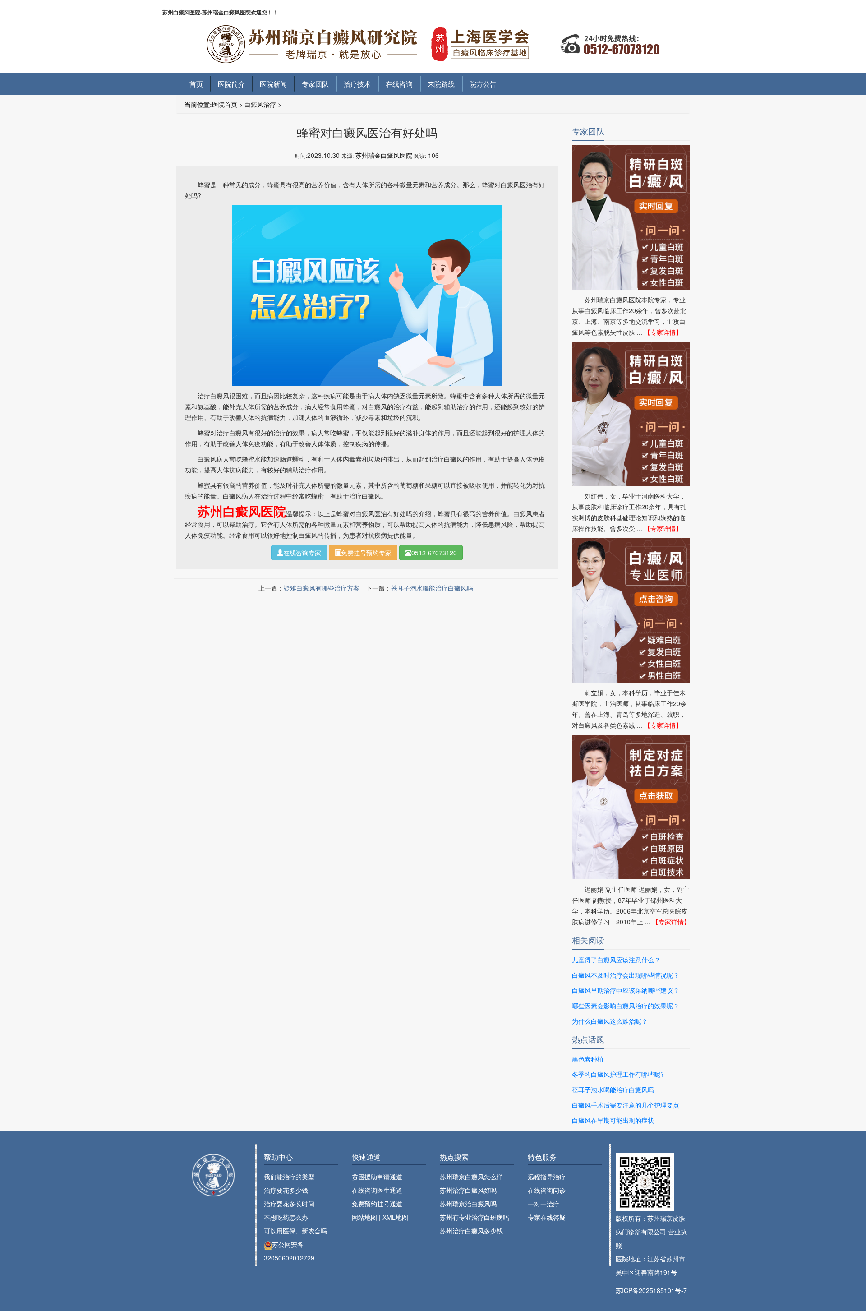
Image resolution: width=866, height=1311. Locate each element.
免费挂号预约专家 (366, 552)
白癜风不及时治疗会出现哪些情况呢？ (625, 974)
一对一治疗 (543, 1203)
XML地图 (395, 1217)
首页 (196, 83)
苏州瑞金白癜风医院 (383, 155)
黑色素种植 (587, 1058)
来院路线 (441, 83)
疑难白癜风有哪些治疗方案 (321, 587)
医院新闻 (273, 83)
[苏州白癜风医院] (433, 38)
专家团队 (315, 83)
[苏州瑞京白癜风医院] (213, 1175)
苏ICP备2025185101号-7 (651, 1290)
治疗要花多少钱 (286, 1190)
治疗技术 (357, 83)
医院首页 (224, 104)
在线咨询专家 (302, 552)
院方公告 (483, 83)
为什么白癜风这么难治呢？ (610, 1020)
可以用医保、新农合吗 (295, 1230)
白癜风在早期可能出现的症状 (613, 1120)
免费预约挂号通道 (377, 1203)
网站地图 (364, 1217)
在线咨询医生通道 (377, 1190)
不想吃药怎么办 (286, 1217)
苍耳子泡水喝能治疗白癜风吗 (432, 587)
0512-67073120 (434, 552)
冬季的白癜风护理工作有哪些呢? (618, 1074)
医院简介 (231, 83)
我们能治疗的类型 (289, 1176)
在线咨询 (399, 83)
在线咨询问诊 (547, 1190)
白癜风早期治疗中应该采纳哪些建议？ (625, 990)
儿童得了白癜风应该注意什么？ (616, 959)
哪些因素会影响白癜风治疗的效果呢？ (625, 1005)
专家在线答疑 (547, 1217)
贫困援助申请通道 (377, 1176)
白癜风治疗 (260, 104)
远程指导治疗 (547, 1176)
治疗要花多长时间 (289, 1203)
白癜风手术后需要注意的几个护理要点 (625, 1104)
